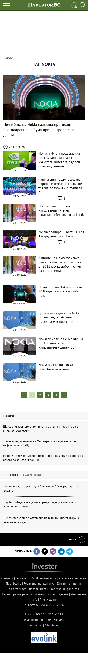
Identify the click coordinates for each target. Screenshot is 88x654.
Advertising (52, 625)
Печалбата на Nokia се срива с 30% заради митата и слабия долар (61, 291)
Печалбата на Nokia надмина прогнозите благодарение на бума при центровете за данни (38, 129)
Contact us (35, 625)
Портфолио (13, 583)
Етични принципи (69, 583)
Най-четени (32, 475)
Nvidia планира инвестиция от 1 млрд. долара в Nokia (61, 234)
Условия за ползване (72, 578)
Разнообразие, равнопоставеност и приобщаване (35, 594)
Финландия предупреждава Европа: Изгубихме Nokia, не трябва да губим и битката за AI (60, 185)
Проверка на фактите (62, 589)
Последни (10, 475)
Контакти (7, 578)
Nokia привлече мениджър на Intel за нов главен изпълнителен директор (60, 343)
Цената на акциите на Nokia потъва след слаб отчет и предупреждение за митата (59, 317)
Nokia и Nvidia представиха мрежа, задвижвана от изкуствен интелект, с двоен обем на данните (59, 159)
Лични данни (48, 599)
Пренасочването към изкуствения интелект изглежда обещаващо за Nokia (61, 210)
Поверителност (46, 578)
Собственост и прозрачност (27, 589)
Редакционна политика (39, 583)
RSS (31, 578)
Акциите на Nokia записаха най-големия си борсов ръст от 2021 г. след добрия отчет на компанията (59, 264)
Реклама (21, 578)
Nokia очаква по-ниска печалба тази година (55, 367)
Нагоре (74, 539)
